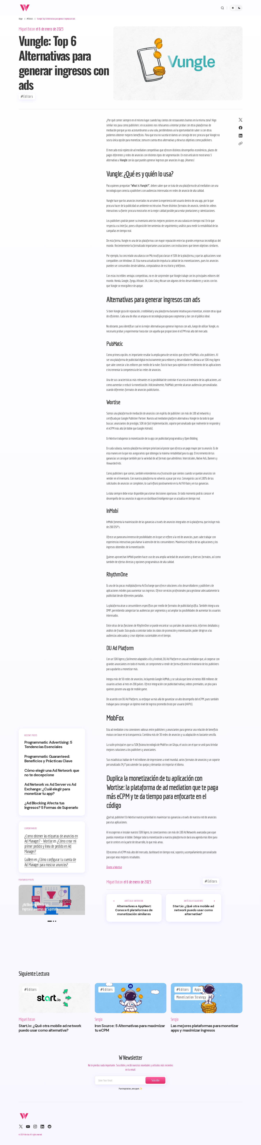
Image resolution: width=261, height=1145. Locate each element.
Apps (198, 989)
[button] (222, 8)
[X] (20, 1126)
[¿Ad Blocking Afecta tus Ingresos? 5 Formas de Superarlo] (52, 900)
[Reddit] (49, 1126)
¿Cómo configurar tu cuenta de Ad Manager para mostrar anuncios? (50, 862)
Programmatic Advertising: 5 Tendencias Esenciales (48, 744)
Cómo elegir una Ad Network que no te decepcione (51, 772)
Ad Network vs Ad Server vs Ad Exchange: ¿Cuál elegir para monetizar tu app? (50, 789)
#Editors (30, 19)
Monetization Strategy (191, 997)
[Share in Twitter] (240, 120)
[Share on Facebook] (240, 128)
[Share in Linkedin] (240, 136)
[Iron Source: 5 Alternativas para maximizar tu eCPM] (130, 998)
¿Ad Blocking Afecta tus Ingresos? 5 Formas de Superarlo (51, 805)
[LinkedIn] (42, 1126)
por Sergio (65, 900)
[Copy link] (240, 143)
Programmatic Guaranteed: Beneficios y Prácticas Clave (48, 758)
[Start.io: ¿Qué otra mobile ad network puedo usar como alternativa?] (193, 908)
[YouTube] (28, 1126)
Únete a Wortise (114, 867)
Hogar (21, 19)
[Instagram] (35, 1126)
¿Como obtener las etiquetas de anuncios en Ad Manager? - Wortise (51, 838)
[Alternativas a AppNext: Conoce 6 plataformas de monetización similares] (134, 908)
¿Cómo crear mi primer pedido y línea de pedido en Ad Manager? (50, 846)
